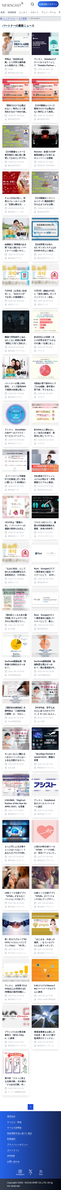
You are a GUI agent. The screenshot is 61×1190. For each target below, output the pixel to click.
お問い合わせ (13, 1161)
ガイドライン (13, 1150)
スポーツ (34, 12)
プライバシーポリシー (17, 1144)
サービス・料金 (14, 1122)
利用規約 (11, 1139)
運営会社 (11, 1116)
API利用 (11, 1155)
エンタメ (23, 12)
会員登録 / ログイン (48, 4)
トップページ (9, 18)
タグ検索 (23, 18)
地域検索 (12, 12)
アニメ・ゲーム (48, 12)
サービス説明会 (14, 1127)
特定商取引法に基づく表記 (19, 1133)
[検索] (32, 4)
